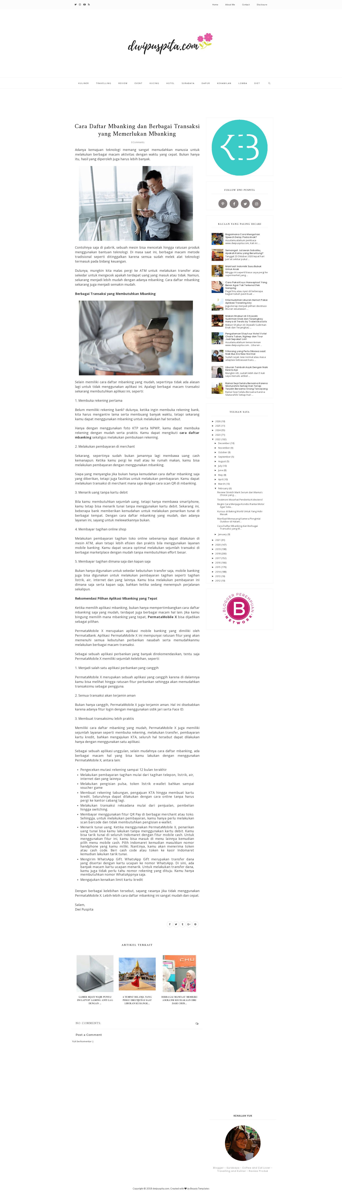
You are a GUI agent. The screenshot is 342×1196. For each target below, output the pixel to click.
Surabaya (188, 83)
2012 (218, 580)
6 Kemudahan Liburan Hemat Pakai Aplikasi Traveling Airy (246, 301)
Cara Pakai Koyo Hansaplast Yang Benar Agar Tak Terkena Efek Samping (246, 285)
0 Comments (137, 142)
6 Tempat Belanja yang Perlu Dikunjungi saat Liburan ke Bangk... (137, 1000)
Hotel (170, 83)
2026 (218, 421)
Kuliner (83, 83)
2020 (218, 544)
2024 (218, 430)
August (222, 461)
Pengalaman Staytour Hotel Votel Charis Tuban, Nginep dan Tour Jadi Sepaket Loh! (246, 336)
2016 (218, 562)
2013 (218, 576)
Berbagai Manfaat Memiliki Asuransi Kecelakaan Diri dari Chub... (179, 1000)
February (223, 488)
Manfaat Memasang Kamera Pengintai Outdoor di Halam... (239, 520)
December (224, 443)
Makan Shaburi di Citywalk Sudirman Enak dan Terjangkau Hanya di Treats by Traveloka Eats (246, 318)
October (223, 452)
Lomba (243, 83)
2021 (218, 540)
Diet (257, 83)
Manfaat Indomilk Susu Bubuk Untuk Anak (243, 268)
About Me (230, 4)
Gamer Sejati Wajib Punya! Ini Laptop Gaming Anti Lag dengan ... (95, 1000)
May (221, 474)
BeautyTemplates (199, 1188)
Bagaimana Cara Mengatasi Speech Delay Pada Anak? (242, 236)
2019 (218, 549)
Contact (246, 4)
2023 (218, 434)
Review (123, 83)
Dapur (206, 83)
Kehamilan (224, 83)
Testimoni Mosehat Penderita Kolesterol (240, 499)
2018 (218, 553)
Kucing (154, 83)
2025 (218, 425)
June (221, 470)
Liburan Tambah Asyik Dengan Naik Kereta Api (246, 369)
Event (138, 83)
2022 (218, 439)
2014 (218, 571)
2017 (218, 558)
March (222, 483)
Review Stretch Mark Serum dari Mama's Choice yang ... (240, 494)
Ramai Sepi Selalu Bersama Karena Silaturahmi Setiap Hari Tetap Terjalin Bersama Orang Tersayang (246, 386)
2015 (218, 567)
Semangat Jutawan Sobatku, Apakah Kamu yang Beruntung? (244, 252)
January (222, 534)
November (224, 447)
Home (215, 4)
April (221, 479)
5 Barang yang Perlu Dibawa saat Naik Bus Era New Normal (245, 353)
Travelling (103, 83)
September (224, 456)
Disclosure (262, 4)
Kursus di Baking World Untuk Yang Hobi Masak (239, 513)
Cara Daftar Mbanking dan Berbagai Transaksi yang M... (237, 527)
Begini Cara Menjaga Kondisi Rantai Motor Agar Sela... (240, 505)
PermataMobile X (162, 617)
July (220, 465)
